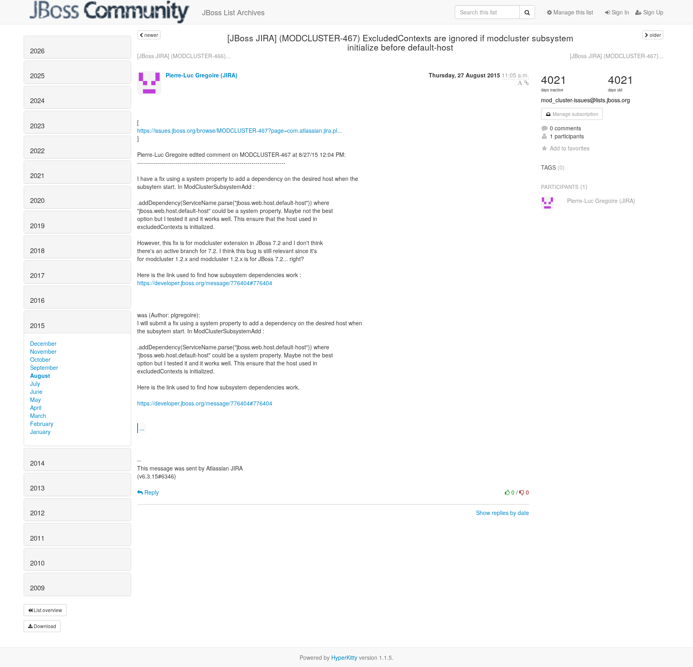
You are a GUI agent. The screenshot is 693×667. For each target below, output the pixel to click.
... (142, 427)
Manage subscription (574, 113)
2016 (37, 300)
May (35, 399)
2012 (37, 512)
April (35, 407)
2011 (37, 538)
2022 (37, 150)
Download (44, 625)
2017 (37, 275)
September (44, 367)
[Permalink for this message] (526, 82)
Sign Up (652, 12)
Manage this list (572, 12)
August (40, 375)
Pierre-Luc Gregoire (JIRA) (201, 75)
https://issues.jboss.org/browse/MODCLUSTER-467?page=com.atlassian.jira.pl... (239, 130)
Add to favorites (570, 148)
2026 (37, 50)
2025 (37, 75)
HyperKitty (344, 657)
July (35, 383)
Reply (151, 492)
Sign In (619, 12)
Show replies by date (502, 513)
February (41, 424)
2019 (37, 225)
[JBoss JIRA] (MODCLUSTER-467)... (616, 56)
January (40, 432)
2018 (37, 250)
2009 (37, 587)
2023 (37, 125)
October (40, 359)
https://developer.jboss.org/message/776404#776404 (204, 283)
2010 (37, 563)
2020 (37, 200)
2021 (37, 175)
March (38, 416)
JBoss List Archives (233, 12)
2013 (37, 488)
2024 (37, 100)
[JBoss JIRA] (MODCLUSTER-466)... (184, 56)
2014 (37, 463)
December (43, 343)
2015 (37, 325)
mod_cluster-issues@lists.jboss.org (585, 100)
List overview (47, 609)
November (43, 351)
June (36, 391)
